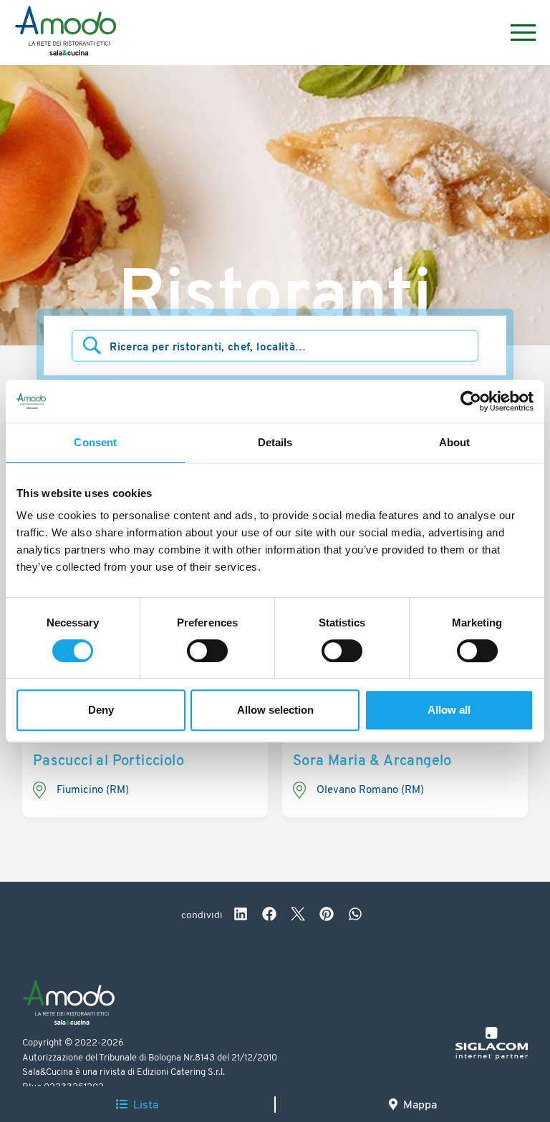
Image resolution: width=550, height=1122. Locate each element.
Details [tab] (275, 442)
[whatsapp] (355, 916)
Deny (101, 710)
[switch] (207, 650)
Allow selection (275, 710)
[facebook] (269, 916)
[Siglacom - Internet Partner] (491, 1057)
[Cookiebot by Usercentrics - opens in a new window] (471, 401)
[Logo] (65, 33)
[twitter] (298, 916)
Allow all (449, 710)
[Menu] (516, 32)
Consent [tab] (95, 442)
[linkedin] (240, 916)
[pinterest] (326, 916)
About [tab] (455, 442)
